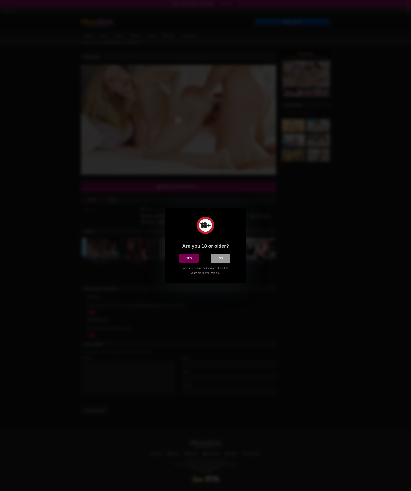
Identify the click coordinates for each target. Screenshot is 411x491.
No (221, 258)
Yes (189, 258)
